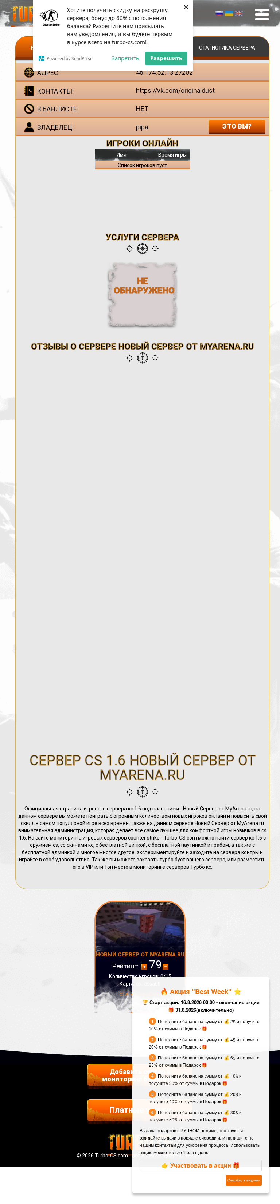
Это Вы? (237, 126)
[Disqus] (142, 462)
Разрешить (166, 58)
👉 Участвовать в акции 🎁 (201, 1165)
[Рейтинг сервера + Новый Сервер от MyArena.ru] (144, 967)
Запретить (125, 58)
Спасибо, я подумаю (244, 1180)
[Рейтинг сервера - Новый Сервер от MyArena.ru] (165, 967)
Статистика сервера (227, 48)
